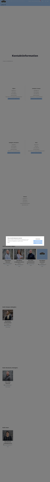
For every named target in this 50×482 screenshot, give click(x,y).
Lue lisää (8, 242)
